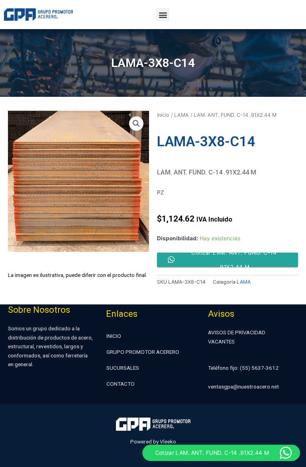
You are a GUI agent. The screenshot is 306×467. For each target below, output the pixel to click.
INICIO (113, 336)
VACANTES (221, 341)
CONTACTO (120, 384)
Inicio (163, 115)
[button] (162, 14)
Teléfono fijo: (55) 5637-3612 (243, 368)
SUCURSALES (122, 368)
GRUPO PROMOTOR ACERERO (142, 352)
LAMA (181, 115)
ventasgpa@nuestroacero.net (243, 386)
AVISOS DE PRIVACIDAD (236, 332)
